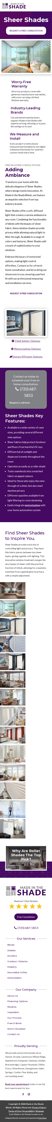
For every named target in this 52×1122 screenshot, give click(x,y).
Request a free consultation (26, 30)
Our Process (14, 1017)
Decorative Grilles (17, 972)
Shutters (12, 955)
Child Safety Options (27, 340)
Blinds (10, 944)
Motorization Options (27, 348)
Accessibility (28, 1111)
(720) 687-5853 (28, 392)
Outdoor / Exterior (17, 961)
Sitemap (40, 1111)
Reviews (11, 1006)
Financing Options (17, 1001)
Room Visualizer (16, 1028)
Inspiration (13, 1012)
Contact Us (13, 1034)
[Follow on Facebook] (23, 1094)
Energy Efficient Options (28, 356)
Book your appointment (17, 1084)
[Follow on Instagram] (29, 1094)
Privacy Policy (38, 1107)
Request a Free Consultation (26, 293)
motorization (32, 505)
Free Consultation (26, 916)
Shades (11, 950)
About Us (12, 995)
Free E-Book (14, 1023)
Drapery (12, 966)
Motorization (14, 977)
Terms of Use (14, 1111)
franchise (42, 1118)
